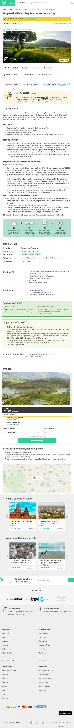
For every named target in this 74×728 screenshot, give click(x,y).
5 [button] (38, 600)
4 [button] (36, 600)
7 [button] (44, 600)
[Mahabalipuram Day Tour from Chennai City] (22, 510)
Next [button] (60, 388)
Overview (8, 68)
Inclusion (16, 68)
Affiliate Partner (43, 674)
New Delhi (5, 674)
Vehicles (49, 428)
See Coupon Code (30, 19)
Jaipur (4, 686)
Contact (5, 645)
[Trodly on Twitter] (43, 722)
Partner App (42, 690)
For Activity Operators (45, 670)
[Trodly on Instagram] (37, 722)
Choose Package (8, 415)
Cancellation (48, 68)
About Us (5, 633)
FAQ (3, 649)
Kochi (4, 690)
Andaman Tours (43, 657)
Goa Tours (41, 649)
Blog (3, 637)
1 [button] (27, 600)
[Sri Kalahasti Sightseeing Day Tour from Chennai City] (22, 550)
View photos (64, 60)
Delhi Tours (42, 637)
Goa (3, 694)
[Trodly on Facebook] (31, 722)
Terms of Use (56, 722)
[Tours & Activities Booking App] (37, 713)
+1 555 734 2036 (19, 614)
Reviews (5, 641)
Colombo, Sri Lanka (9, 670)
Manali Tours (42, 653)
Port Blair (5, 698)
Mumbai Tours (43, 641)
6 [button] (41, 600)
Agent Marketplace (44, 678)
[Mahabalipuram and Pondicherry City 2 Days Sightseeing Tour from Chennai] (51, 550)
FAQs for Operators (44, 686)
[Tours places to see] (7, 3)
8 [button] (47, 600)
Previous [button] (13, 388)
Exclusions (25, 68)
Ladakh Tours (43, 661)
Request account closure (10, 661)
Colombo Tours (43, 633)
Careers (5, 657)
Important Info (36, 68)
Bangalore (5, 678)
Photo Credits (7, 653)
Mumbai (5, 682)
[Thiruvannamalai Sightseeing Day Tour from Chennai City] (51, 510)
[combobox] (23, 432)
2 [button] (30, 600)
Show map (37, 478)
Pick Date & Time (9, 428)
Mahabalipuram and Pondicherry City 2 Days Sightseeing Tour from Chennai (51, 563)
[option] (37, 388)
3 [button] (33, 600)
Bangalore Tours (44, 645)
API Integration (43, 682)
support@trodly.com (14, 613)
